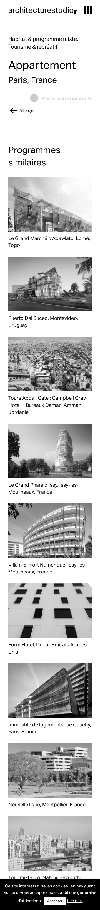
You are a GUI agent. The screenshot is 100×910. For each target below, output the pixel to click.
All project (28, 110)
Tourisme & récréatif (33, 46)
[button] (88, 10)
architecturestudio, (42, 10)
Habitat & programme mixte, (43, 38)
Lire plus (75, 900)
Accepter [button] (54, 901)
